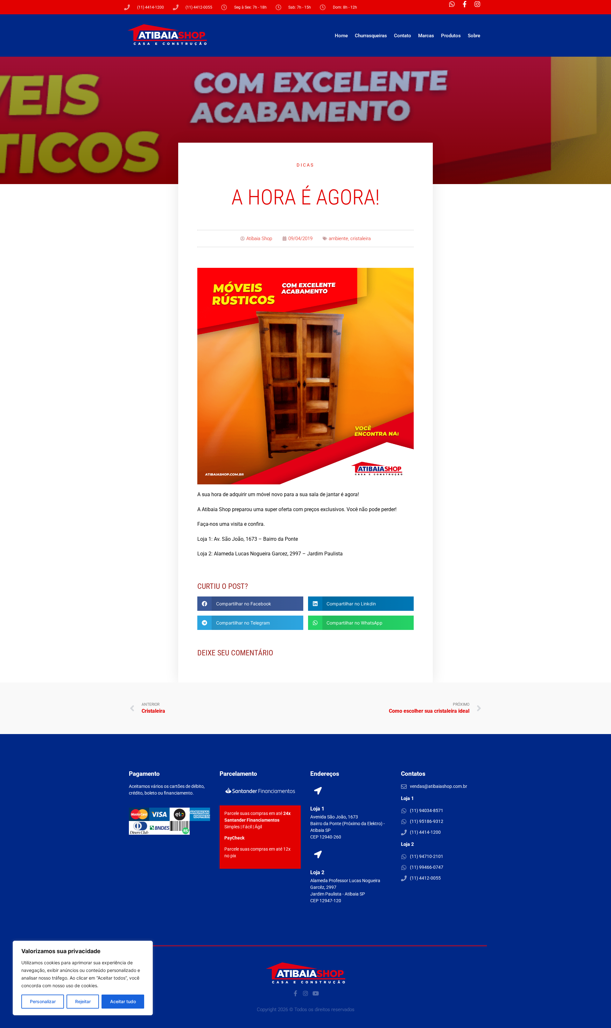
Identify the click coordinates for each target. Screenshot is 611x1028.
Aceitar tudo (123, 1001)
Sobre (474, 36)
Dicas (305, 165)
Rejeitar (83, 1001)
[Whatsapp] (455, 7)
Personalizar (43, 1001)
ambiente (338, 238)
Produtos (451, 36)
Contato (402, 36)
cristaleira (360, 238)
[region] (83, 978)
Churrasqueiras (371, 36)
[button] (250, 603)
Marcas (426, 36)
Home (341, 36)
